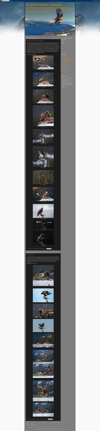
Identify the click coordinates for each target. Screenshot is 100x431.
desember (66, 58)
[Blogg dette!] (47, 248)
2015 (64, 66)
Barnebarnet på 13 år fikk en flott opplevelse (35, 40)
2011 (64, 72)
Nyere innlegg (30, 422)
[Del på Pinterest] (50, 248)
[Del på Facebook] (49, 248)
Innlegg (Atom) (33, 424)
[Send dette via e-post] (46, 248)
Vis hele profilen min (65, 87)
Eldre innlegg (57, 422)
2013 (64, 69)
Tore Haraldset (65, 76)
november (66, 63)
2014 (64, 68)
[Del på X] (48, 248)
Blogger (60, 428)
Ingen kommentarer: (43, 419)
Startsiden (43, 422)
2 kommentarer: (42, 248)
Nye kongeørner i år (30, 254)
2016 (64, 57)
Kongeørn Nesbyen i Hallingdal (44, 4)
